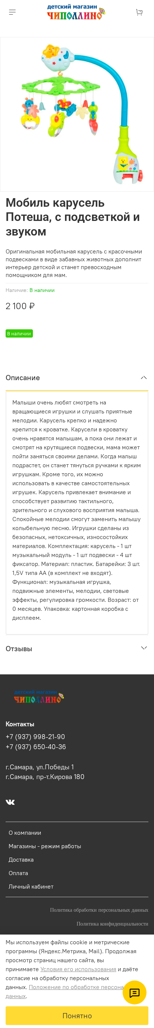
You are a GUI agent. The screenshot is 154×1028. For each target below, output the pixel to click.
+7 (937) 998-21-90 (35, 737)
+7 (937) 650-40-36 (36, 747)
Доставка (21, 859)
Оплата (18, 873)
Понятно (77, 1015)
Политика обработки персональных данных (99, 910)
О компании (25, 832)
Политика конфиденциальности (112, 924)
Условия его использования (78, 969)
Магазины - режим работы (45, 846)
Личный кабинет (31, 886)
